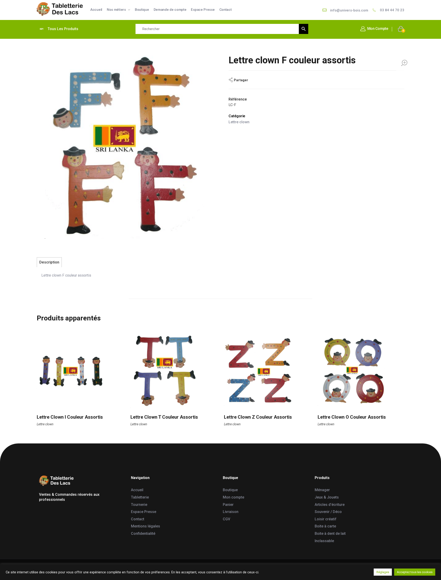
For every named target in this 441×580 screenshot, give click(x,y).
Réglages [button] (382, 572)
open (404, 63)
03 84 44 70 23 (392, 10)
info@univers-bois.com (349, 10)
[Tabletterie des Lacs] (60, 9)
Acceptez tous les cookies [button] (415, 572)
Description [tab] (49, 262)
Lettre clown (239, 122)
